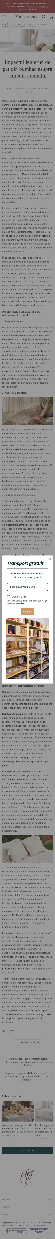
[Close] (49, 559)
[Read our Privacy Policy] (46, 601)
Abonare (27, 611)
